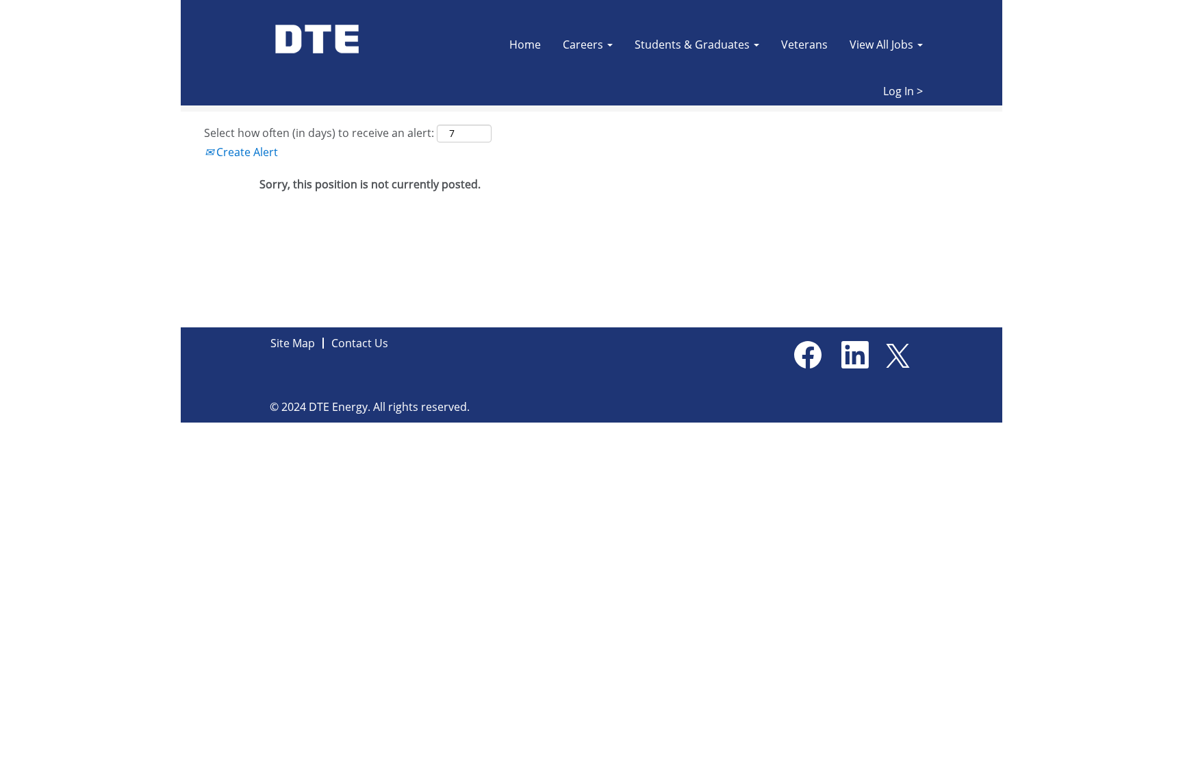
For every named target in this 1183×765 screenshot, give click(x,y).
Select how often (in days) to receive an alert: (319, 132)
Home (525, 44)
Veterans (804, 44)
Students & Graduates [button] (693, 44)
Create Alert (246, 152)
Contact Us (359, 343)
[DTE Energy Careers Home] (318, 40)
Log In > (903, 91)
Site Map (292, 343)
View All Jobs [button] (883, 44)
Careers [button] (584, 44)
